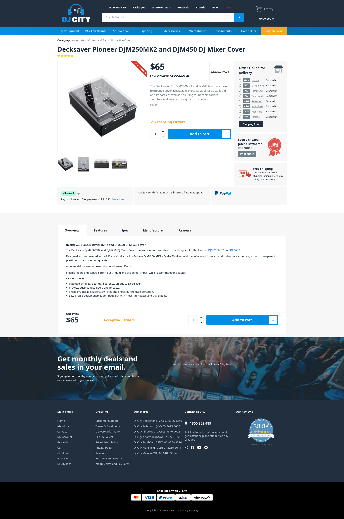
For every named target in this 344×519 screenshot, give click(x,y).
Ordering (101, 411)
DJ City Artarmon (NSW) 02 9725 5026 (157, 437)
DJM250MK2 (216, 250)
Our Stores (141, 411)
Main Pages (65, 411)
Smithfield (257, 106)
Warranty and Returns (109, 458)
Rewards (183, 7)
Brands (200, 7)
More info (118, 199)
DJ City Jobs (64, 464)
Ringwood (257, 96)
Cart (59, 447)
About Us (63, 426)
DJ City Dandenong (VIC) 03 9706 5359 (158, 420)
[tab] (72, 230)
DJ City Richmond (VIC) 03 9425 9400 (157, 426)
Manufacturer (153, 230)
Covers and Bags (98, 40)
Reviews (185, 230)
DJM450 (235, 250)
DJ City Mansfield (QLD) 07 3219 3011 (157, 447)
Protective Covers (122, 40)
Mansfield (257, 111)
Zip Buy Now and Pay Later (112, 464)
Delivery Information (108, 431)
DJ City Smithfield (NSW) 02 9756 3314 (158, 442)
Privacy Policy (218, 364)
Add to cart (200, 133)
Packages (139, 7)
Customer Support (106, 420)
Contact (62, 431)
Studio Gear (121, 31)
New (215, 7)
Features (100, 230)
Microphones (197, 31)
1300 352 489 (117, 7)
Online (255, 80)
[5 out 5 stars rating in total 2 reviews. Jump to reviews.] (172, 55)
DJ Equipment (70, 31)
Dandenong (258, 85)
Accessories (172, 31)
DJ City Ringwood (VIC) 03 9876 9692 (157, 431)
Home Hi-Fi (248, 31)
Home (61, 420)
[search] (168, 17)
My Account (266, 18)
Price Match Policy (106, 442)
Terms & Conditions (107, 426)
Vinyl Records (274, 31)
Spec (124, 230)
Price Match (247, 153)
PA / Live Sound (95, 31)
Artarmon (257, 101)
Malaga (256, 116)
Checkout (63, 453)
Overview (72, 230)
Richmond (257, 90)
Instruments (222, 31)
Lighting (146, 31)
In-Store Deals (161, 7)
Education (63, 458)
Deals (228, 7)
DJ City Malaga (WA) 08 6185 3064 (155, 453)
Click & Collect (104, 437)
